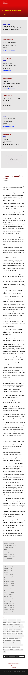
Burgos (6, 583)
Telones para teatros (15, 665)
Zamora (12, 609)
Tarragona (12, 598)
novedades (9, 663)
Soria (11, 596)
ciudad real (5, 629)
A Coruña (6, 566)
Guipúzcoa (6, 605)
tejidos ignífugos (18, 638)
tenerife (11, 649)
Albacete (6, 568)
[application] (14, 656)
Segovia (12, 592)
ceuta (23, 626)
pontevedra (5, 638)
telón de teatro (6, 649)
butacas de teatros (20, 622)
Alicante (6, 570)
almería (14, 620)
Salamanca (12, 588)
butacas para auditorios (8, 624)
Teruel (11, 600)
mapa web (18, 663)
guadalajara (14, 633)
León (11, 568)
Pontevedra (12, 587)
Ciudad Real (7, 594)
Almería (6, 572)
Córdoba (6, 596)
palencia (21, 635)
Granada (6, 601)
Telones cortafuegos (9, 554)
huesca (8, 635)
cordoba (10, 629)
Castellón (6, 590)
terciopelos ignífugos (19, 649)
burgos (14, 622)
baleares (9, 622)
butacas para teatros (18, 624)
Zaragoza (12, 611)
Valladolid (12, 605)
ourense (16, 635)
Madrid (11, 574)
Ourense (12, 583)
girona (4, 633)
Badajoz (6, 577)
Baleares (6, 579)
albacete (5, 620)
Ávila (5, 576)
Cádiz (5, 587)
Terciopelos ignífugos (9, 556)
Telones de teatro (5, 665)
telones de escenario (16, 640)
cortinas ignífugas (6, 631)
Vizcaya (12, 607)
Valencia (12, 603)
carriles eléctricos (11, 626)
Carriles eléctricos (8, 558)
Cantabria (6, 588)
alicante (9, 620)
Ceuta (5, 592)
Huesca (6, 609)
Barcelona (6, 581)
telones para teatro (7, 647)
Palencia (12, 585)
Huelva (5, 607)
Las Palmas (12, 566)
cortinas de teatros (17, 629)
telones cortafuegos (7, 640)
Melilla (11, 577)
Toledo (11, 601)
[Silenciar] (19, 656)
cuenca (13, 631)
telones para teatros (16, 647)
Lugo (11, 572)
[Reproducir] (4, 656)
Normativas (5, 180)
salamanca (11, 638)
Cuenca (6, 598)
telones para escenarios (17, 645)
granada (9, 633)
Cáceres (6, 585)
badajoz (5, 622)
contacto (14, 663)
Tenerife (12, 590)
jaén (12, 635)
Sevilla (11, 594)
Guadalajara (7, 603)
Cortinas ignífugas (8, 547)
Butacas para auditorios (10, 545)
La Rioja (6, 612)
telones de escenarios (7, 642)
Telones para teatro (9, 551)
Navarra (12, 581)
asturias (18, 620)
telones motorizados (7, 645)
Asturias (6, 574)
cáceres (17, 631)
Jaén (5, 611)
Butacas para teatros (9, 543)
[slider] (22, 656)
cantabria (5, 626)
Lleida (11, 570)
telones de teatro (16, 642)
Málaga (11, 576)
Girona (5, 600)
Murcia (11, 579)
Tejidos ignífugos (8, 549)
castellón (18, 626)
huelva (4, 635)
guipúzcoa (20, 633)
